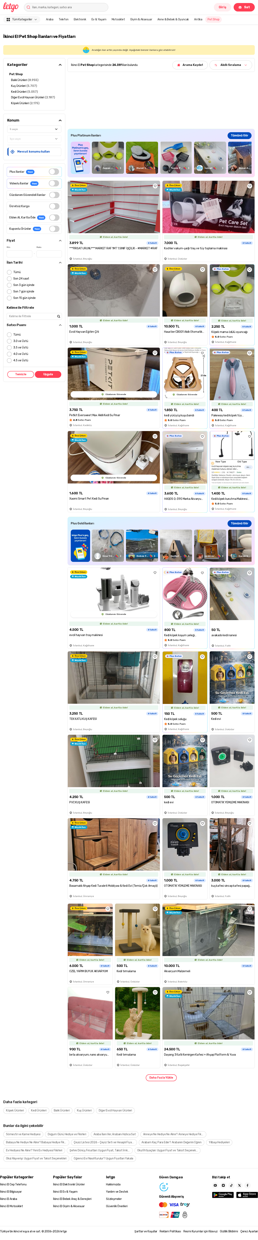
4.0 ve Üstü (20, 354)
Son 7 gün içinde (23, 291)
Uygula (48, 374)
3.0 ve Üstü (20, 341)
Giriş (222, 7)
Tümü (17, 272)
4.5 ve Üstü (20, 360)
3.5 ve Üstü (20, 347)
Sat (247, 7)
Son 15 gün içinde (24, 298)
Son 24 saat (21, 278)
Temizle (20, 374)
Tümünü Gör (239, 135)
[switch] (54, 171)
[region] (161, 157)
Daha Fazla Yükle (161, 1077)
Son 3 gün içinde (23, 285)
